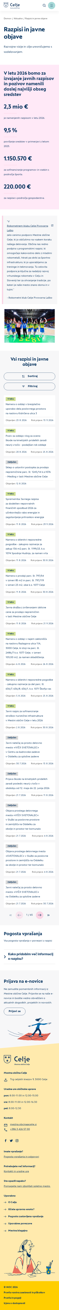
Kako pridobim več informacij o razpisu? (30, 957)
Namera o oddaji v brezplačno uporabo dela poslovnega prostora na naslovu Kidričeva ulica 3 (26, 409)
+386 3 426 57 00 (20, 1129)
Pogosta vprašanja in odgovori (21, 1157)
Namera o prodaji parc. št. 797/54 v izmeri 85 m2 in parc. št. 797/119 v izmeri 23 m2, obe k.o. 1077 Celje (25, 580)
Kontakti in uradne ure (16, 1171)
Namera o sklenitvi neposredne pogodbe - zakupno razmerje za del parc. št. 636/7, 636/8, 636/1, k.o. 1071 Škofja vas (29, 684)
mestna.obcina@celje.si (23, 1124)
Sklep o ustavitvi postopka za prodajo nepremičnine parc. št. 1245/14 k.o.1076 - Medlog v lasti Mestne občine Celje (28, 472)
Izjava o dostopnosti (14, 1303)
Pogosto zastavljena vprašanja (25, 1216)
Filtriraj (33, 386)
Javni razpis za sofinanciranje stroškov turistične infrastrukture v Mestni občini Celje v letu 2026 (24, 716)
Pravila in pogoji (12, 1298)
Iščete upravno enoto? (21, 1209)
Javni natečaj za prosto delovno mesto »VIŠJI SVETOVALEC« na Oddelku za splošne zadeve (24, 892)
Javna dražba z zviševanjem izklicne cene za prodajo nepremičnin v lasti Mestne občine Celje (26, 612)
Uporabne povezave (20, 1223)
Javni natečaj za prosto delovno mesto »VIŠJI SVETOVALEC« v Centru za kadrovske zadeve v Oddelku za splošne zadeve (24, 750)
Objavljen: (11, 420)
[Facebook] (6, 1141)
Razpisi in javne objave (36, 19)
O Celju (12, 1202)
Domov (7, 19)
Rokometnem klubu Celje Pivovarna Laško (27, 228)
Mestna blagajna (17, 1230)
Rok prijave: (37, 420)
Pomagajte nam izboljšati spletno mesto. (27, 1186)
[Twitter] (11, 1141)
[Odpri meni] (51, 5)
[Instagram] (17, 1141)
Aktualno (18, 19)
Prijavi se (15, 1011)
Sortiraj (33, 376)
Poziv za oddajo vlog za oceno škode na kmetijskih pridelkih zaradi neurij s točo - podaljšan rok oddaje (26, 440)
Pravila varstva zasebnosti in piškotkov (24, 1293)
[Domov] (12, 5)
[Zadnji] (48, 915)
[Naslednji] (39, 915)
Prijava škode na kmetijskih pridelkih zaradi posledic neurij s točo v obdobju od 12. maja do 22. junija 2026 (27, 784)
